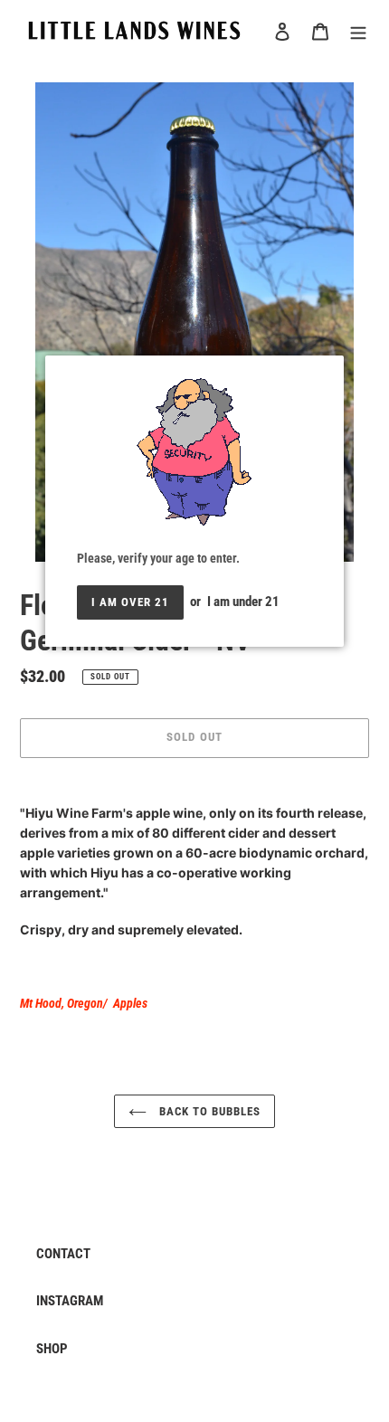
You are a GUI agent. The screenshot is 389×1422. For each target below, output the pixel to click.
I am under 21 (243, 601)
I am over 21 (130, 602)
